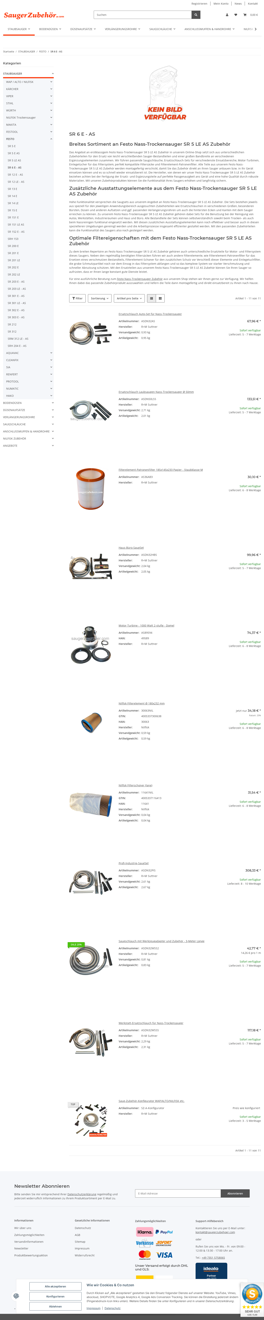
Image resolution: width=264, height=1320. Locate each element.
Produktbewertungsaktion (31, 1255)
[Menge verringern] (221, 347)
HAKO (10, 396)
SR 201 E (13, 253)
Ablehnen (55, 1306)
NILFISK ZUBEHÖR (14, 438)
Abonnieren (235, 1193)
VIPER (9, 96)
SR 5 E (12, 146)
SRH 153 (13, 239)
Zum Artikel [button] (239, 1133)
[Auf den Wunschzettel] (106, 318)
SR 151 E (13, 217)
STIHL (9, 103)
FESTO (10, 139)
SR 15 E (12, 210)
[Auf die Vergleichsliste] (96, 318)
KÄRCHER (12, 89)
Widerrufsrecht (85, 1255)
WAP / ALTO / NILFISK (19, 82)
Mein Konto (221, 3)
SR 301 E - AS (16, 296)
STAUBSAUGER (12, 73)
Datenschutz (113, 1308)
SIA (8, 367)
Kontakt (253, 3)
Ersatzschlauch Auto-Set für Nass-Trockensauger (150, 314)
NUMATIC (12, 388)
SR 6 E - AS (14, 167)
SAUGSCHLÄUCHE (14, 424)
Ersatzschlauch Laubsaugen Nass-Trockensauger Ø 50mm (156, 392)
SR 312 (12, 331)
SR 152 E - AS (16, 231)
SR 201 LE (14, 260)
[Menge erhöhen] (258, 347)
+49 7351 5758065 (213, 1257)
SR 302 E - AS (16, 310)
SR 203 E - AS (16, 281)
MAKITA (11, 124)
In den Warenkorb (239, 358)
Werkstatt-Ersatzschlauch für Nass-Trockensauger (151, 1023)
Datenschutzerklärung (81, 1194)
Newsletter (21, 1248)
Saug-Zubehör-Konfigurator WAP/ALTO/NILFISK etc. (152, 1101)
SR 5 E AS (14, 153)
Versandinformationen (28, 1241)
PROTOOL (12, 381)
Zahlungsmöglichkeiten (29, 1235)
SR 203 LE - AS (17, 289)
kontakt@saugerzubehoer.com (215, 1232)
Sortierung (98, 298)
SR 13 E (12, 189)
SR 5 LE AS (14, 160)
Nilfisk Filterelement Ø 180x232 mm (142, 703)
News (238, 3)
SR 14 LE (13, 203)
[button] (227, 14)
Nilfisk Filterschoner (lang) (135, 785)
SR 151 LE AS (16, 224)
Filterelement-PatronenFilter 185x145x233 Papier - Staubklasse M (161, 470)
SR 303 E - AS (16, 317)
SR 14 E (12, 196)
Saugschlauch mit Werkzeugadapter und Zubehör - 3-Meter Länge (161, 941)
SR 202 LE (14, 274)
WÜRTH (11, 110)
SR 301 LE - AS (17, 303)
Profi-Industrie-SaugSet (134, 863)
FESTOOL (12, 132)
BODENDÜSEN (12, 403)
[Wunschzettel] (235, 14)
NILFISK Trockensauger (21, 117)
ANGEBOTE (10, 445)
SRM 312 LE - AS (18, 338)
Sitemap (80, 1241)
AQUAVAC (12, 353)
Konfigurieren (55, 1296)
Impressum (93, 1308)
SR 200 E (13, 246)
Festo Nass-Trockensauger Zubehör (140, 279)
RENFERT (12, 374)
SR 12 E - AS (15, 174)
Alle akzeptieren (55, 1286)
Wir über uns (22, 1228)
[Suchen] (196, 15)
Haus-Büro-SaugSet (131, 547)
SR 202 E (13, 267)
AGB (77, 1235)
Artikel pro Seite (127, 298)
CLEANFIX (12, 360)
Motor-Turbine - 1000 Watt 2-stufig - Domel (146, 625)
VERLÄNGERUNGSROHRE (19, 417)
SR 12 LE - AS (16, 182)
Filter (79, 298)
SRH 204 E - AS (17, 346)
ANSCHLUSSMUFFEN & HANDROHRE (26, 431)
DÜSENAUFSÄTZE (14, 410)
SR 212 (12, 324)
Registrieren (199, 3)
